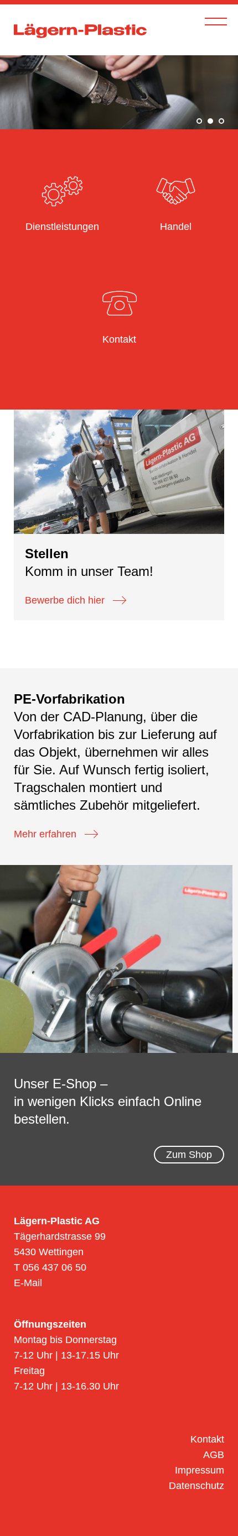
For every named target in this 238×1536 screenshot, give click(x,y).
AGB (213, 1454)
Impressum (199, 1470)
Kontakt (207, 1439)
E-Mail (28, 1282)
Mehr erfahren (45, 834)
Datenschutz (196, 1485)
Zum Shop (189, 1154)
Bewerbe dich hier (65, 600)
